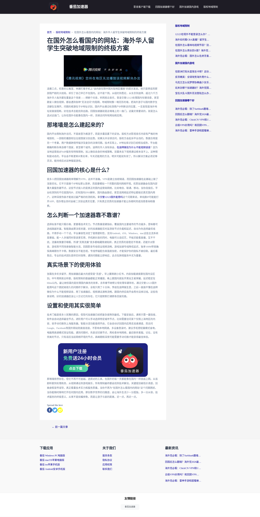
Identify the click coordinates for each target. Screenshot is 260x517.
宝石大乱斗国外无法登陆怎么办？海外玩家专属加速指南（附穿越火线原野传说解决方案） (193, 93)
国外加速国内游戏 (189, 7)
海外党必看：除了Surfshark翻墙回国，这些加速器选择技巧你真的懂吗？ (193, 109)
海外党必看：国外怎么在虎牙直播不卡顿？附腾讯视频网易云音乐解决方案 (193, 56)
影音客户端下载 (142, 7)
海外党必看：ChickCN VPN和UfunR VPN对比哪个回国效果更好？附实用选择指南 (193, 119)
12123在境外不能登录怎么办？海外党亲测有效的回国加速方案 (193, 34)
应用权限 (107, 464)
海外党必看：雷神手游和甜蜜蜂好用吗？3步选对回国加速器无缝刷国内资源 (193, 130)
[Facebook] (49, 410)
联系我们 (107, 469)
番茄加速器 (78, 7)
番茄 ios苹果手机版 (50, 464)
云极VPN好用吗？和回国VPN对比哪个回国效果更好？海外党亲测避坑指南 (193, 125)
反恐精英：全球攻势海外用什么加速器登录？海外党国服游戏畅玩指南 (193, 77)
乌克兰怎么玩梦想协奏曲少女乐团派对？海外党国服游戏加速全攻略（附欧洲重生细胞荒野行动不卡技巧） (193, 82)
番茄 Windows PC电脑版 (52, 455)
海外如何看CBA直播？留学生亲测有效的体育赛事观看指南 (193, 39)
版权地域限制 (210, 7)
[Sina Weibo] (60, 410)
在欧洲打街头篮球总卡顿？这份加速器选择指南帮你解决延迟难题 (193, 71)
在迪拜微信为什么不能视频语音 (133, 147)
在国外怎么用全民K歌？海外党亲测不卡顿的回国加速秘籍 (193, 50)
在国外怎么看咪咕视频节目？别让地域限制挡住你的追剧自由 (193, 45)
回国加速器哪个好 (165, 7)
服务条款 (107, 455)
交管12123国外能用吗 (111, 197)
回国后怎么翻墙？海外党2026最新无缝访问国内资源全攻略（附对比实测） (193, 114)
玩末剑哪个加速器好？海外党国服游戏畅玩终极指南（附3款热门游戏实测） (193, 88)
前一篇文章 (60, 427)
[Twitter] (54, 410)
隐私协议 (107, 460)
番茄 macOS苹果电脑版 (52, 460)
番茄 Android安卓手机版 (52, 469)
